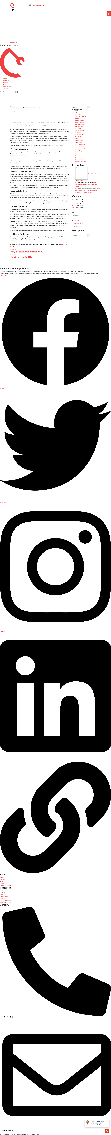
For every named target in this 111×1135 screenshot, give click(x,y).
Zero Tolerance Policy (6, 902)
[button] (109, 13)
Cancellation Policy (5, 900)
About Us (29, 20)
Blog (28, 29)
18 (74, 208)
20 (78, 208)
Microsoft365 (79, 140)
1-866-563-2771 (78, 223)
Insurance (78, 132)
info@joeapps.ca (78, 226)
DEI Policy (3, 898)
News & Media (29, 34)
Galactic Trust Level (5, 885)
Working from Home (81, 161)
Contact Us (13, 42)
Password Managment (81, 148)
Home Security (79, 130)
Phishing (77, 150)
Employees (78, 128)
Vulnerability (79, 159)
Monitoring (78, 142)
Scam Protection (80, 156)
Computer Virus (79, 122)
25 (74, 210)
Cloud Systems (79, 120)
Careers (2, 883)
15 (81, 205)
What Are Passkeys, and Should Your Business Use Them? (86, 184)
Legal (1, 894)
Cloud (77, 118)
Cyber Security (79, 124)
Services (28, 25)
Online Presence (79, 146)
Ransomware (79, 154)
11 (74, 205)
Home (29, 15)
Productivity (78, 152)
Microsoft (78, 138)
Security (12, 111)
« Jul (73, 218)
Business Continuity (80, 116)
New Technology (80, 144)
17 (73, 208)
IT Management (79, 134)
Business (77, 114)
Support (29, 39)
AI (76, 112)
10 (73, 205)
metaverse (78, 136)
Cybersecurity (79, 126)
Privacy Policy (4, 896)
